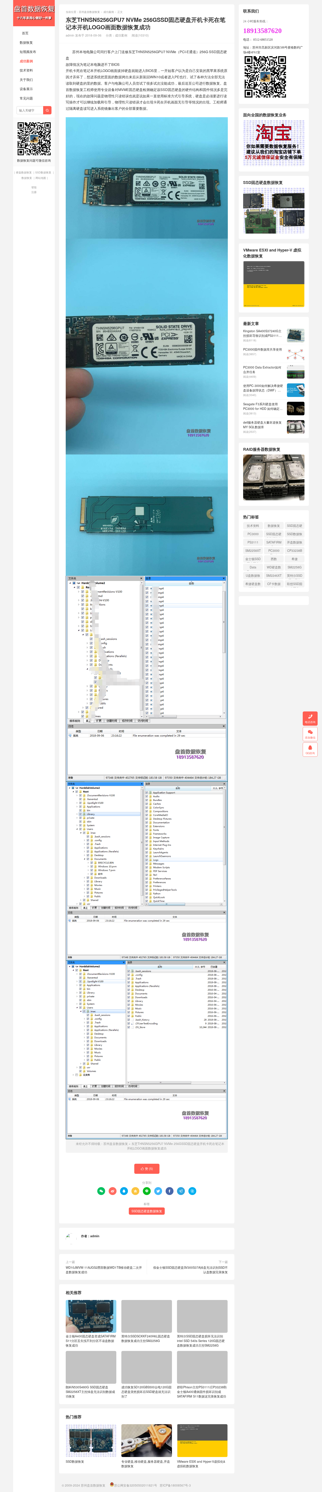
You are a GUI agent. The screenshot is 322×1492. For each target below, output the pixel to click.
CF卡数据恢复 (274, 584)
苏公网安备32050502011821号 (135, 1485)
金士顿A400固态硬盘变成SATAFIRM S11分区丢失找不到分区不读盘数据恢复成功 (91, 1340)
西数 (274, 559)
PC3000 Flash (274, 551)
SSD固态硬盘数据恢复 (146, 1211)
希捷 (295, 559)
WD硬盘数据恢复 (274, 568)
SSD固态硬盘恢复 (294, 526)
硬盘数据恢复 (24, 172)
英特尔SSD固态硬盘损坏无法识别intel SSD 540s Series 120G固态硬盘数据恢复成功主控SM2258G (201, 1340)
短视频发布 (28, 51)
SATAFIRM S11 (273, 543)
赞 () (147, 1168)
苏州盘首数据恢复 (34, 13)
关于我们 (26, 79)
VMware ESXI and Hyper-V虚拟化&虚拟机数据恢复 (201, 1463)
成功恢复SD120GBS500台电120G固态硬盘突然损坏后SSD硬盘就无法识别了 (146, 1391)
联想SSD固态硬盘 (294, 584)
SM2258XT (253, 550)
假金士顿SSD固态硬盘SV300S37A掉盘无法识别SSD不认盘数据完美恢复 (190, 1269)
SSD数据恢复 (43, 172)
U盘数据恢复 (253, 576)
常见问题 (26, 98)
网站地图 (40, 178)
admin (94, 1236)
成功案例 (26, 61)
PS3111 (253, 542)
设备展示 (26, 88)
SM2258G (295, 567)
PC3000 (253, 534)
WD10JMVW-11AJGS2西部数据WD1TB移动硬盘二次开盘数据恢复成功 (104, 1269)
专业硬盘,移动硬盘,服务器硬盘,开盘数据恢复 (145, 1463)
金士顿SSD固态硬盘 (253, 560)
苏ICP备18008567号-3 (175, 1485)
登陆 (34, 187)
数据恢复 (26, 42)
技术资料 (26, 70)
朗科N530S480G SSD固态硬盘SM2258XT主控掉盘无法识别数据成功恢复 (90, 1391)
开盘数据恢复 (294, 543)
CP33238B (294, 550)
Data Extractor (253, 568)
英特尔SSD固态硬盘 (294, 576)
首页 (25, 33)
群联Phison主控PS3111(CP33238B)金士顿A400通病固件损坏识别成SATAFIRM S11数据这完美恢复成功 (202, 1391)
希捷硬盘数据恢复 (253, 584)
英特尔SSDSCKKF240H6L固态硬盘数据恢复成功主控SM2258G (145, 1338)
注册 (34, 192)
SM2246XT (274, 575)
